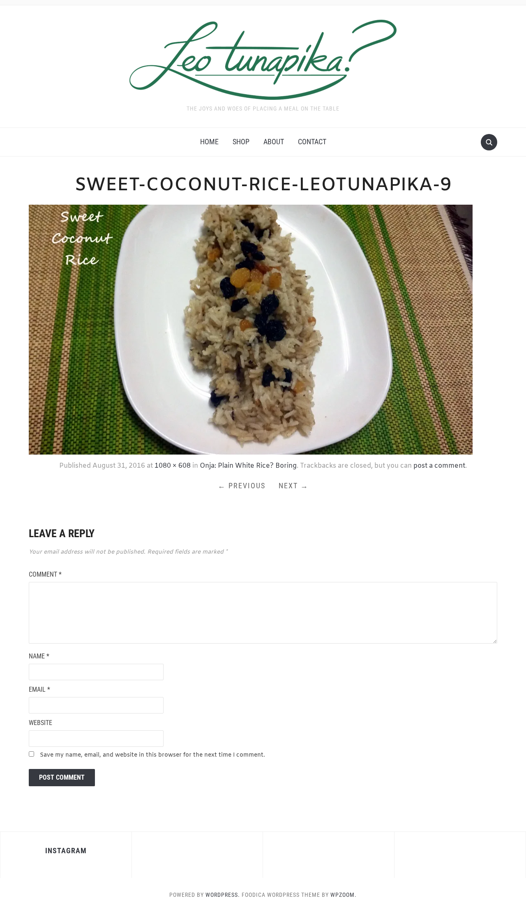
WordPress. (222, 894)
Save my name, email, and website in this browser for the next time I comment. (152, 755)
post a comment (439, 466)
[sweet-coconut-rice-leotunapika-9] (251, 329)
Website (40, 723)
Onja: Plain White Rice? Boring (248, 466)
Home (209, 141)
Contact (312, 141)
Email (39, 689)
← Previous (241, 485)
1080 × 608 (173, 466)
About (273, 141)
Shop (241, 141)
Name (39, 656)
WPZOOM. (343, 894)
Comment (45, 574)
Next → (294, 485)
